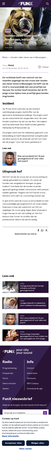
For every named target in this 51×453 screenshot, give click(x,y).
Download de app (34, 389)
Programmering (9, 368)
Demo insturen (9, 383)
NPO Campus (33, 383)
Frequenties (7, 373)
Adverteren (32, 373)
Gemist (5, 389)
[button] (3, 3)
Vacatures (31, 378)
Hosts (5, 378)
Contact (30, 368)
